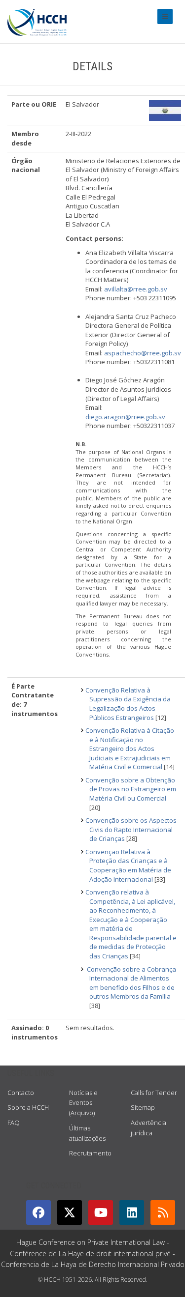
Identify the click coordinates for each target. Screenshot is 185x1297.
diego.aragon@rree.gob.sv (125, 416)
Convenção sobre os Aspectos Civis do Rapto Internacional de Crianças (131, 829)
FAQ (13, 1122)
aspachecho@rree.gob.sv (142, 352)
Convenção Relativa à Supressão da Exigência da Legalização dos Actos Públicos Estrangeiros (128, 704)
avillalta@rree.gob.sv (135, 289)
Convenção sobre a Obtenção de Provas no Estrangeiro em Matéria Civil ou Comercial (130, 789)
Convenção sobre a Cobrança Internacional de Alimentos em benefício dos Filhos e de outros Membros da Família (130, 983)
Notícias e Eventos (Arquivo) (83, 1103)
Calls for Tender (154, 1092)
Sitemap (143, 1107)
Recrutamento (90, 1153)
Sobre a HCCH (28, 1107)
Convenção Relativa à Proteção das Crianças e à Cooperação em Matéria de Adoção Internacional (128, 865)
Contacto (20, 1092)
